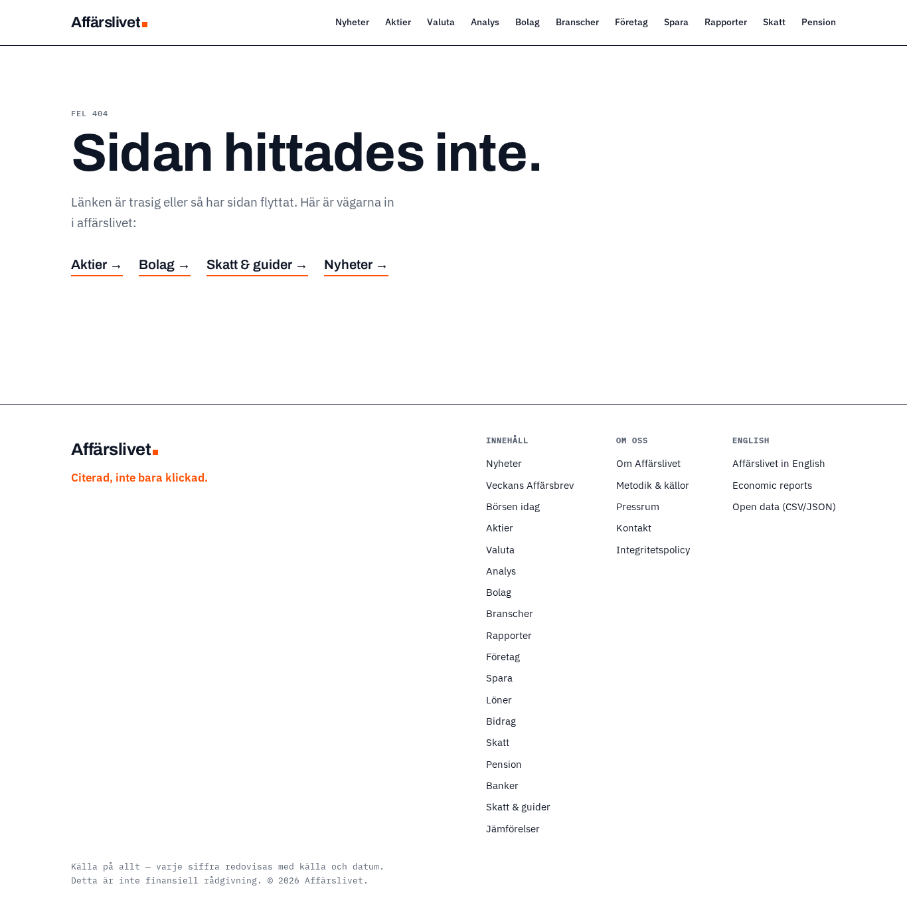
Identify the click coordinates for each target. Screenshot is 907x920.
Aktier (398, 21)
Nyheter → (356, 264)
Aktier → (97, 264)
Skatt (774, 21)
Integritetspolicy (653, 549)
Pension (818, 21)
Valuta (441, 21)
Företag (631, 21)
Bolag (527, 21)
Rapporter (725, 21)
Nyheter (352, 21)
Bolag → (165, 264)
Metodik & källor (652, 485)
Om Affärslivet (648, 463)
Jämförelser (513, 828)
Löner (499, 699)
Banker (502, 785)
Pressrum (637, 506)
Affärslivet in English (778, 463)
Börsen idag (513, 506)
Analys (485, 21)
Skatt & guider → (257, 264)
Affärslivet (105, 22)
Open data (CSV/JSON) (784, 506)
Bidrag (501, 720)
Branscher (577, 21)
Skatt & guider (518, 806)
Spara (676, 21)
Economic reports (772, 485)
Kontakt (633, 527)
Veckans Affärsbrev (530, 485)
